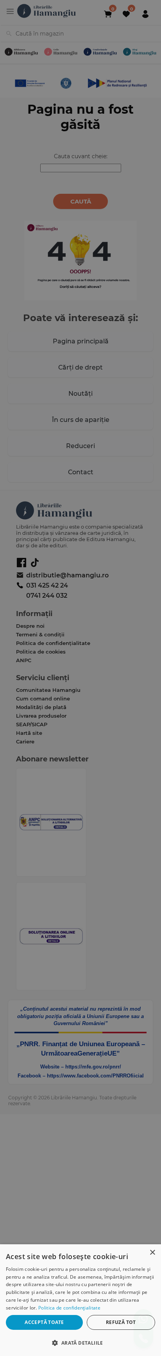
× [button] (152, 1253)
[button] (80, 1342)
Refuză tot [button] (121, 1322)
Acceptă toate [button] (44, 1322)
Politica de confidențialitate (69, 1307)
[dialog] (80, 1300)
